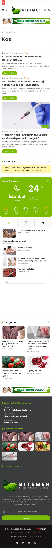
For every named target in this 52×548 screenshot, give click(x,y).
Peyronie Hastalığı (26, 269)
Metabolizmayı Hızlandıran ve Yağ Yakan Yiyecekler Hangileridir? (23, 83)
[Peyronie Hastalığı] (9, 272)
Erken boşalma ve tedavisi (14, 241)
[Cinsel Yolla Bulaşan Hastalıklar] (9, 233)
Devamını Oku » (9, 73)
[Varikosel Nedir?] (9, 250)
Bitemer (6, 53)
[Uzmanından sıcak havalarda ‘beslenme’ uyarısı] (13, 362)
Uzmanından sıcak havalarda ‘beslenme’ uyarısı (11, 373)
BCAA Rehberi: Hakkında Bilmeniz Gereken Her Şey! (22, 58)
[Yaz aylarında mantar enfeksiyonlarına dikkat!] (9, 456)
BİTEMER (42, 529)
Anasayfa (7, 32)
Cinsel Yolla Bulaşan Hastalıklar (31, 230)
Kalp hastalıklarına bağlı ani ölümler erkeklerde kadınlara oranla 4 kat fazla (38, 345)
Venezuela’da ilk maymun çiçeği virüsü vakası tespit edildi (13, 344)
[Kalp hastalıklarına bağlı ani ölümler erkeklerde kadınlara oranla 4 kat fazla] (38, 332)
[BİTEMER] (26, 10)
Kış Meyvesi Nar (34, 371)
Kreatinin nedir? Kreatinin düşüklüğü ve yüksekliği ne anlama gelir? (24, 136)
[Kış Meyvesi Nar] (38, 362)
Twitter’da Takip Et (13, 466)
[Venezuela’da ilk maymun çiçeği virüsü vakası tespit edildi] (13, 332)
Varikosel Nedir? (25, 247)
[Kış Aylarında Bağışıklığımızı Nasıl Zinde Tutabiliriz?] (42, 446)
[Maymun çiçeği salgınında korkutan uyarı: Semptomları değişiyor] (9, 436)
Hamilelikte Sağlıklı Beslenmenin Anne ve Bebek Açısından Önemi (32, 259)
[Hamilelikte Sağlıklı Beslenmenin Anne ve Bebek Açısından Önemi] (9, 261)
